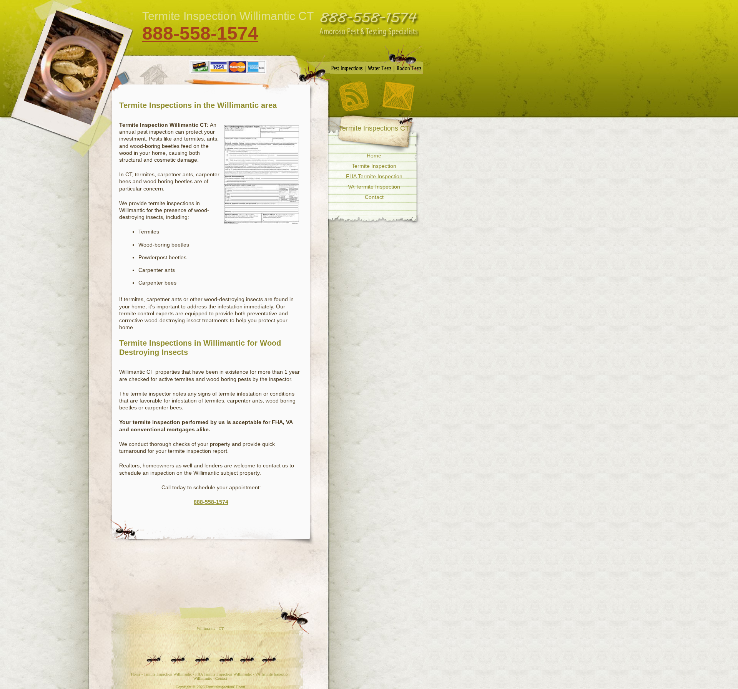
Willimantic (206, 628)
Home (374, 155)
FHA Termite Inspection (374, 176)
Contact (398, 96)
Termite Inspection (374, 166)
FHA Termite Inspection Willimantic (223, 674)
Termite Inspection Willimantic (168, 674)
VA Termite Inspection (374, 187)
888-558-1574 (200, 33)
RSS (354, 96)
